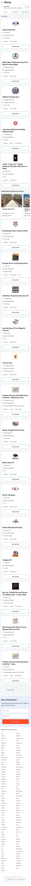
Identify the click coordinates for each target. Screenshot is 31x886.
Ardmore (3, 738)
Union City (18, 832)
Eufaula (3, 820)
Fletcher (3, 824)
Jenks (2, 851)
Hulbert (3, 844)
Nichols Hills (19, 757)
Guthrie (3, 834)
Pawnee (18, 776)
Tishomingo (19, 822)
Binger (2, 748)
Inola (2, 846)
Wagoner (18, 839)
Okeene (18, 764)
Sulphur (18, 815)
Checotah (3, 774)
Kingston (3, 860)
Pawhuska (18, 774)
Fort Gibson (4, 827)
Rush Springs (19, 791)
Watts (17, 844)
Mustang (18, 752)
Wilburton (18, 858)
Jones (2, 853)
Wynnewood (19, 865)
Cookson (3, 793)
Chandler (3, 772)
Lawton (3, 865)
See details (15, 46)
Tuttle (17, 829)
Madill (2, 868)
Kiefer (2, 856)
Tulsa (17, 824)
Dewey (2, 800)
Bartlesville (3, 743)
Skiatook (18, 805)
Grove (2, 832)
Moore (17, 745)
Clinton (3, 788)
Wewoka (18, 856)
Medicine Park (19, 738)
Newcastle (18, 755)
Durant (2, 808)
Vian (17, 834)
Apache (3, 735)
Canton (3, 764)
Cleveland (3, 786)
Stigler (17, 808)
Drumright (3, 803)
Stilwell (17, 812)
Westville (18, 853)
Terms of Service (21, 879)
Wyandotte (18, 863)
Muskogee (18, 750)
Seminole (18, 800)
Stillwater (18, 810)
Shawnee (18, 803)
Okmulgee (18, 769)
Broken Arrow (4, 757)
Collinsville (3, 791)
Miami (17, 740)
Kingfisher (3, 858)
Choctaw (3, 781)
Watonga (18, 841)
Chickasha (3, 779)
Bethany (3, 745)
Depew (3, 798)
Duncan (3, 805)
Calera (2, 762)
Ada (2, 733)
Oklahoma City (19, 767)
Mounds (18, 748)
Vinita (17, 836)
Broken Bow (4, 760)
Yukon (17, 868)
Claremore (3, 784)
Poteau (18, 784)
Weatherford (19, 848)
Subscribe (15, 721)
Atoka (2, 740)
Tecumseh (18, 820)
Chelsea (3, 776)
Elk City (3, 815)
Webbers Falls (19, 851)
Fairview (3, 822)
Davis (2, 796)
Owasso (18, 772)
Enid (2, 817)
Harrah (2, 836)
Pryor (17, 786)
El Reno (3, 812)
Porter (17, 781)
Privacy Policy (11, 879)
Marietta (3, 870)
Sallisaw (18, 793)
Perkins (18, 779)
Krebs (2, 863)
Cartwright (3, 767)
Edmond (3, 810)
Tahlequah (18, 817)
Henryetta (3, 839)
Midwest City (19, 743)
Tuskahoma (19, 827)
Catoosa (3, 769)
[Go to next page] (23, 689)
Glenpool (3, 829)
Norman (18, 760)
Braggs (3, 752)
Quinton (18, 788)
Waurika (18, 846)
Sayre (17, 798)
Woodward (18, 860)
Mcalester (18, 735)
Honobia (3, 841)
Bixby (2, 750)
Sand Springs (19, 796)
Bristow (3, 755)
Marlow (18, 733)
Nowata (18, 762)
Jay (2, 848)
